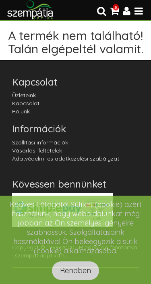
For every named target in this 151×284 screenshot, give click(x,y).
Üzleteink (24, 95)
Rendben (75, 270)
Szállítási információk (40, 142)
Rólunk (21, 111)
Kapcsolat (25, 103)
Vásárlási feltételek (37, 150)
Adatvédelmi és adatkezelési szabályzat (65, 158)
